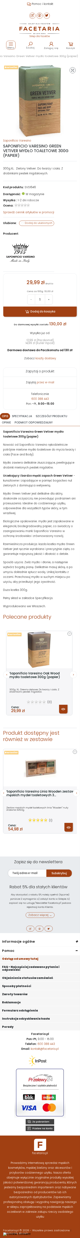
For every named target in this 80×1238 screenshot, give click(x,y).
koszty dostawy (45, 358)
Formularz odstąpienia (20, 1011)
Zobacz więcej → (40, 915)
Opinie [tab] (6, 422)
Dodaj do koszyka (42, 311)
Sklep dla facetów (39, 36)
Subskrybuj (59, 873)
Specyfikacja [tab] (22, 416)
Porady (8, 1027)
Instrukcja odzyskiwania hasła (26, 1019)
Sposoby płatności (16, 986)
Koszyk (70, 48)
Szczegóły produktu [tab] (51, 416)
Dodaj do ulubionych (38, 223)
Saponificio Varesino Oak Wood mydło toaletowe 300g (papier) (34, 675)
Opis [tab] (5, 416)
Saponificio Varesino (17, 141)
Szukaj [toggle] (30, 47)
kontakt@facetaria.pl (45, 1049)
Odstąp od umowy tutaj (20, 959)
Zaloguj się (51, 48)
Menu (10, 47)
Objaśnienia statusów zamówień (27, 978)
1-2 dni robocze (28, 200)
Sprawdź (28, 212)
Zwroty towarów (14, 994)
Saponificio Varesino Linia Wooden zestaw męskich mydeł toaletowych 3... (40, 793)
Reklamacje (11, 1002)
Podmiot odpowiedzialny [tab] (34, 422)
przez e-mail (45, 382)
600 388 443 (40, 399)
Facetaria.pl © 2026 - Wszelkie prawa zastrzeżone (37, 1230)
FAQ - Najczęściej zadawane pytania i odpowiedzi (30, 968)
